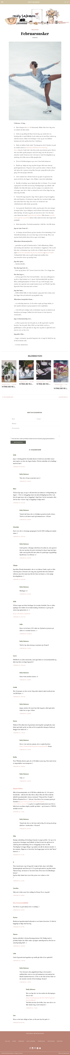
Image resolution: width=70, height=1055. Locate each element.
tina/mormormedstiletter (20, 903)
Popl (28, 127)
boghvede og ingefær (34, 215)
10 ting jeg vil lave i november (43, 384)
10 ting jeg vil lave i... (6, 384)
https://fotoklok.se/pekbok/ (21, 614)
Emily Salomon (34, 2)
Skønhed (21, 1041)
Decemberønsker (8, 397)
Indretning (41, 1041)
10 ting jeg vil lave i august (9, 387)
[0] (68, 2)
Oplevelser (51, 1041)
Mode (14, 1041)
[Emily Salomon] (35, 14)
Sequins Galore (18, 788)
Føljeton (35, 30)
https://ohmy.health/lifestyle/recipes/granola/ (34, 746)
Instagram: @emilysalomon (35, 1033)
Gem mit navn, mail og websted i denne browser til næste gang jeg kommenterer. (33, 438)
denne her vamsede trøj (24, 253)
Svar (58, 453)
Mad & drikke (31, 1041)
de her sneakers (38, 253)
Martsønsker (62, 397)
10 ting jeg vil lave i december (26, 384)
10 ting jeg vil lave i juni (61, 388)
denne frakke (49, 253)
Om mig (7, 1041)
